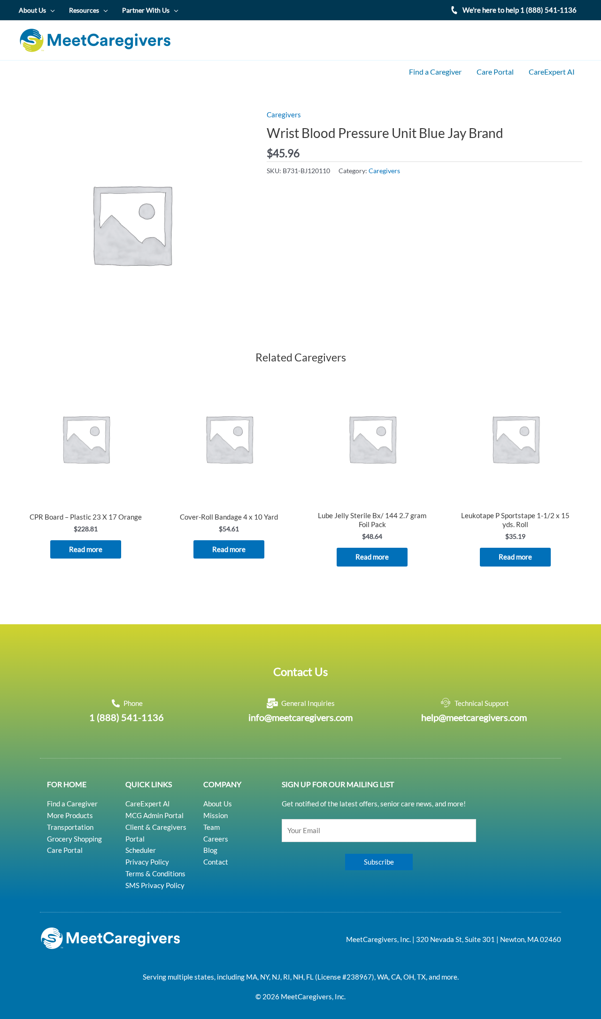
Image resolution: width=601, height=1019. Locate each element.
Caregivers (284, 114)
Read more (85, 549)
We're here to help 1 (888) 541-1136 (519, 10)
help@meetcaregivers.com (474, 717)
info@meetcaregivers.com (300, 717)
